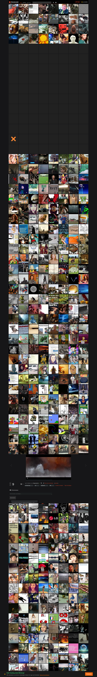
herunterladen (50, 483)
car (35, 485)
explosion (43, 485)
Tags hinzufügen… (68, 485)
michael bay (27, 485)
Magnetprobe (36, 483)
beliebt (24, 2)
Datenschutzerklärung (44, 675)
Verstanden (89, 674)
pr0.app (78, 1)
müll (28, 2)
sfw (50, 485)
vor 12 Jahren (28, 483)
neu (21, 2)
